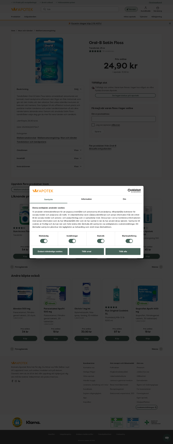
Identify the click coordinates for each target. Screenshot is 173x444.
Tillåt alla (123, 251)
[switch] (72, 241)
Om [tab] (124, 199)
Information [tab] (86, 199)
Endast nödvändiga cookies (50, 251)
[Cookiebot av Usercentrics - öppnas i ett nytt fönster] (130, 191)
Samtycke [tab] (48, 199)
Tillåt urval (86, 251)
